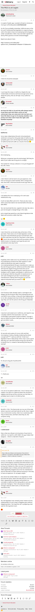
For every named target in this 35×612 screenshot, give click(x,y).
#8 (33, 192)
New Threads (5, 528)
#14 (33, 354)
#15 (33, 371)
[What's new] (29, 1)
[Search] (33, 1)
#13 (33, 330)
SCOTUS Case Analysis (9, 536)
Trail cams (6, 553)
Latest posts (5, 571)
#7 (33, 176)
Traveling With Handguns (9, 540)
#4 (33, 107)
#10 (33, 253)
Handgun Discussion (8, 534)
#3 (33, 89)
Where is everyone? (9, 548)
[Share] (31, 20)
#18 (33, 426)
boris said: (4, 450)
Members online (6, 561)
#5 (33, 129)
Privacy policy (20, 609)
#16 (33, 388)
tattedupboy (5, 10)
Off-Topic (5, 551)
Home (30, 609)
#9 (33, 229)
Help (26, 609)
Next (17, 513)
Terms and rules (12, 609)
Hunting (5, 557)
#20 (33, 497)
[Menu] (2, 2)
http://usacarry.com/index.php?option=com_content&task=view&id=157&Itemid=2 (16, 43)
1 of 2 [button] (12, 513)
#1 (33, 20)
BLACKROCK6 (30, 590)
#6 (33, 152)
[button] (2, 606)
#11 (33, 289)
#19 (33, 447)
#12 (33, 310)
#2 (33, 76)
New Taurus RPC (8, 531)
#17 (33, 406)
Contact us (4, 609)
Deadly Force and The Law (10, 545)
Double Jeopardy (8, 542)
